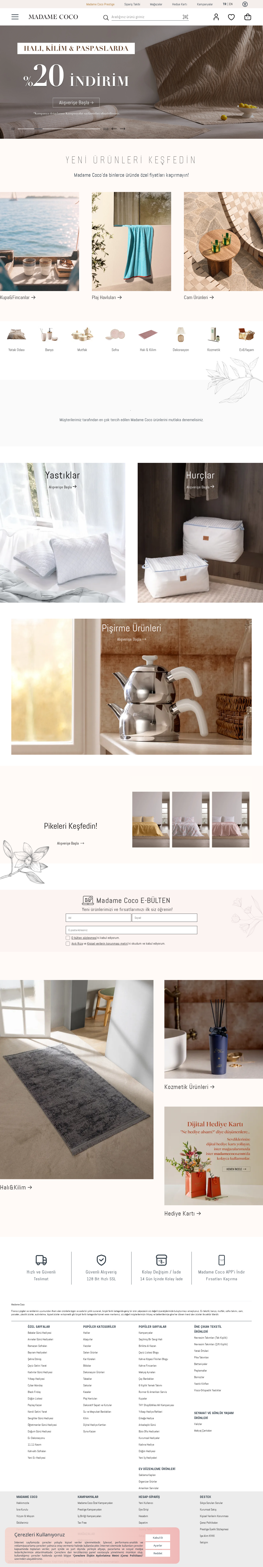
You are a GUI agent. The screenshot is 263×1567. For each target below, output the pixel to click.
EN (231, 4)
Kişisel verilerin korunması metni (107, 943)
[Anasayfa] (53, 17)
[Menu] (15, 17)
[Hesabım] (216, 17)
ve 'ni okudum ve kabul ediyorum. (118, 944)
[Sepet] (248, 17)
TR (224, 4)
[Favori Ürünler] (232, 17)
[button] (114, 127)
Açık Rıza (77, 943)
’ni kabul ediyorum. (96, 938)
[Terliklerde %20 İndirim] (131, 73)
